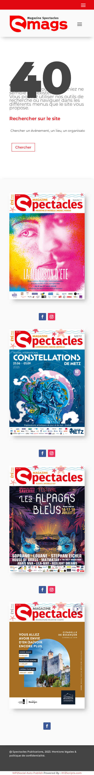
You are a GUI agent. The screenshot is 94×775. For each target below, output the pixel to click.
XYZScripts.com (71, 773)
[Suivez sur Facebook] (42, 316)
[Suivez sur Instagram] (51, 316)
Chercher (23, 147)
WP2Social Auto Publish (27, 773)
